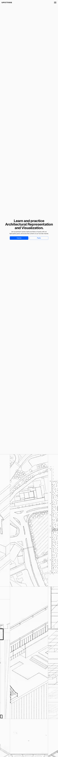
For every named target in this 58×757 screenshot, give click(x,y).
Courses (19, 238)
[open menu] (55, 2)
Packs (39, 238)
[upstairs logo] (7, 2)
